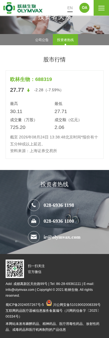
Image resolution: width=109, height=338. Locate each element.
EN (70, 8)
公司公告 (42, 39)
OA (84, 7)
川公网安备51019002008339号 (77, 304)
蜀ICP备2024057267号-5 (25, 304)
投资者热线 (65, 39)
